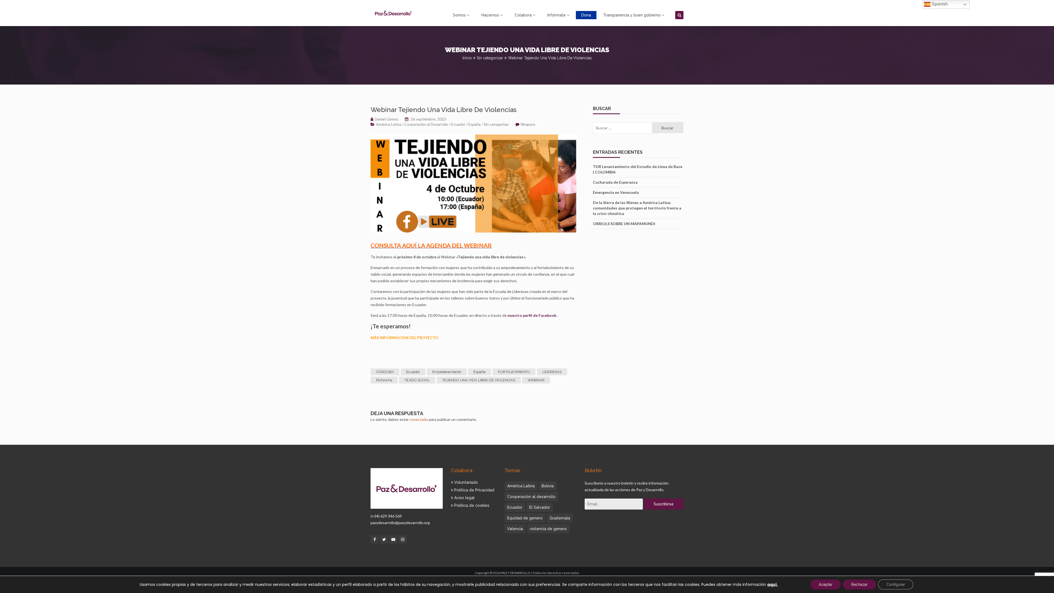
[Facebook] (375, 539)
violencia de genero (548, 529)
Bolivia (548, 486)
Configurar (895, 584)
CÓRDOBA (385, 372)
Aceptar (825, 584)
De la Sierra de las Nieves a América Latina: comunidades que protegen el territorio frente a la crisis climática (637, 208)
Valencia (515, 529)
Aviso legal (464, 498)
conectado (419, 419)
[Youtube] (393, 539)
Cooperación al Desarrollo (426, 124)
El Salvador (539, 507)
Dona (586, 15)
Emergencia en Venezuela (616, 192)
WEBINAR (536, 380)
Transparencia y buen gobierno (632, 15)
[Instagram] (403, 539)
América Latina (388, 124)
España (474, 124)
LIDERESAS (552, 372)
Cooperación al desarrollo (531, 496)
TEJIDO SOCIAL (417, 380)
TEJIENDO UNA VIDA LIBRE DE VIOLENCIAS (478, 380)
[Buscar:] (622, 128)
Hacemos (490, 15)
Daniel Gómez (386, 119)
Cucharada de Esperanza (615, 182)
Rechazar (859, 584)
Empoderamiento (446, 372)
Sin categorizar (490, 58)
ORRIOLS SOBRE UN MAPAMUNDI (624, 223)
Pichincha (384, 380)
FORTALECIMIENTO (514, 372)
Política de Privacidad (473, 490)
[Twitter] (384, 539)
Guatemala (560, 518)
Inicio (467, 58)
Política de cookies (471, 505)
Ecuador (458, 124)
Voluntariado (465, 482)
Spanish (939, 4)
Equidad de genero (525, 518)
